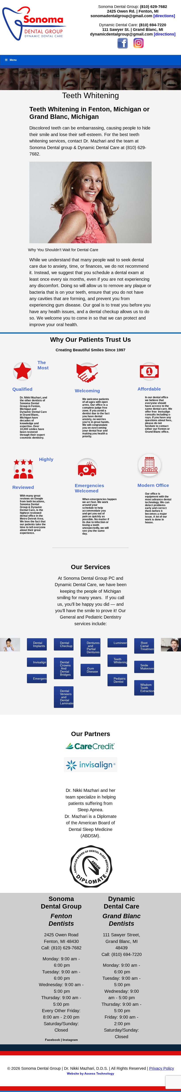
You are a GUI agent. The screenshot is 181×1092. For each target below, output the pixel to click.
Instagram (70, 1040)
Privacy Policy (161, 1068)
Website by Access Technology (90, 1073)
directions (164, 16)
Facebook (52, 1040)
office (153, 493)
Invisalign (164, 411)
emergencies (98, 499)
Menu (13, 60)
